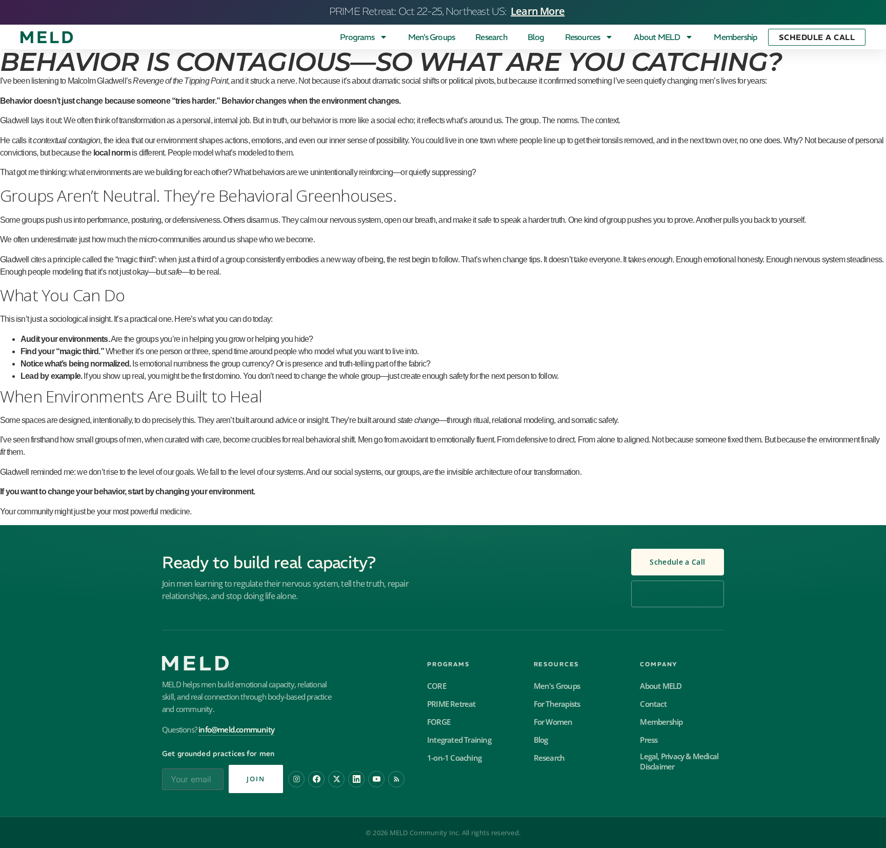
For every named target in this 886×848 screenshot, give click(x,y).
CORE (436, 686)
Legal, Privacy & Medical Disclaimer (679, 761)
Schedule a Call (677, 562)
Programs (357, 37)
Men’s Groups (431, 37)
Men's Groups (557, 686)
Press (648, 740)
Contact (653, 704)
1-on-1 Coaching (454, 758)
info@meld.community (236, 730)
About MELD (657, 37)
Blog (536, 37)
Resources (582, 37)
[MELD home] (283, 663)
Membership (735, 37)
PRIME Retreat (451, 704)
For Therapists (557, 704)
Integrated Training (459, 740)
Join (256, 778)
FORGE (438, 722)
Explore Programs (677, 594)
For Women (553, 722)
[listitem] (296, 779)
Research (491, 37)
